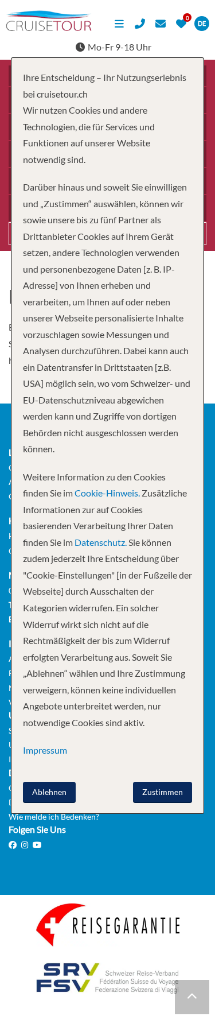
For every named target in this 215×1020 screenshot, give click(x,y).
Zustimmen (162, 792)
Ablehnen (49, 792)
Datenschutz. (101, 542)
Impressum (45, 749)
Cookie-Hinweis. (106, 492)
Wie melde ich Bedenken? (54, 816)
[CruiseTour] (49, 27)
